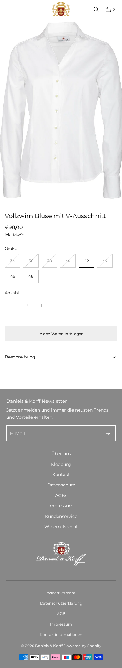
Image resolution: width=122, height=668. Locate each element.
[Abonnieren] (108, 433)
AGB (61, 613)
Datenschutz (61, 485)
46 (12, 276)
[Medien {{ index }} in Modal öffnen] (61, 110)
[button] (93, 9)
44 (107, 263)
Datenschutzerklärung (61, 603)
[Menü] (14, 9)
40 (70, 263)
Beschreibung (20, 357)
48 (30, 276)
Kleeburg (61, 464)
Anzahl (12, 292)
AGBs (61, 495)
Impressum (61, 506)
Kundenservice (61, 516)
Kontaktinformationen (61, 634)
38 (52, 263)
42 (86, 260)
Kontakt (61, 474)
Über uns (61, 453)
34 (15, 263)
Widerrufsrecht (61, 526)
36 (34, 263)
